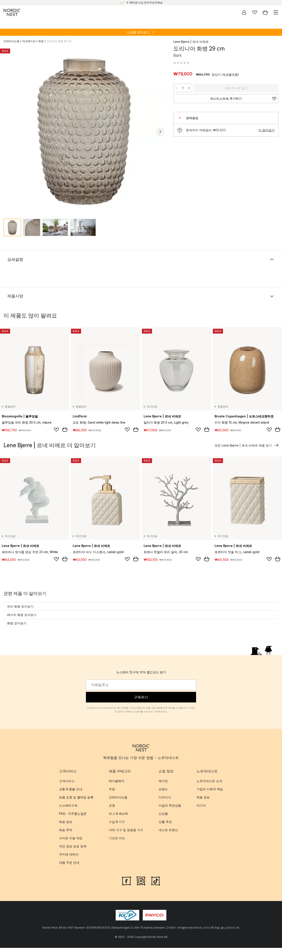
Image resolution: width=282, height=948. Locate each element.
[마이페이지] (244, 12)
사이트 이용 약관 (70, 838)
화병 (41, 41)
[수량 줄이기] (176, 88)
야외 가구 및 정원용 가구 (126, 830)
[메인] (12, 12)
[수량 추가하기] (189, 88)
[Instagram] (141, 880)
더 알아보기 (266, 130)
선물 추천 (165, 822)
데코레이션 (28, 41)
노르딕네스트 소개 (209, 781)
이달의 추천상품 (170, 805)
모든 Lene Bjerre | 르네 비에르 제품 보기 (243, 445)
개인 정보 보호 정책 (72, 846)
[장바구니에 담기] (64, 429)
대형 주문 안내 (69, 862)
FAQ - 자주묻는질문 (73, 813)
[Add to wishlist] (56, 429)
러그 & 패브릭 (118, 813)
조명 (112, 805)
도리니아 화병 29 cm (59, 41)
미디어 (201, 805)
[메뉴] (276, 12)
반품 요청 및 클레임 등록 (76, 797)
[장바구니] (265, 12)
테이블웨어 (116, 781)
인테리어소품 (11, 41)
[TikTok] (155, 880)
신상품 (163, 813)
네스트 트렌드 (168, 830)
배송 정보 (65, 822)
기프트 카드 (117, 838)
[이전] (8, 131)
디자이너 (165, 797)
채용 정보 (203, 797)
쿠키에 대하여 (68, 854)
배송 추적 (65, 830)
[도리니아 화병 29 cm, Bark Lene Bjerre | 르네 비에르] (84, 131)
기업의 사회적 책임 (210, 789)
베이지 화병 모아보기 (22, 615)
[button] (181, 63)
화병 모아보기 (16, 623)
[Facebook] (126, 880)
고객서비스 (66, 781)
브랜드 (163, 789)
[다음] (160, 131)
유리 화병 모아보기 (20, 606)
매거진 (163, 781)
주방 (112, 789)
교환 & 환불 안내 (70, 789)
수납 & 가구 (117, 822)
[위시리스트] (254, 12)
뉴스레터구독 (68, 805)
